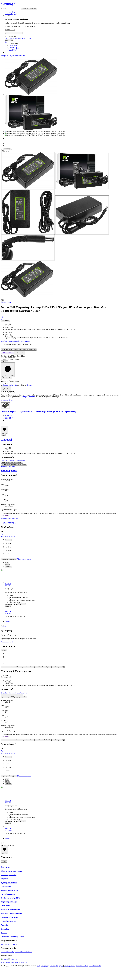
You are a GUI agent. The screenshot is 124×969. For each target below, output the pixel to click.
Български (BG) (14, 49)
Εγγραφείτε (16, 952)
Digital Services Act (95, 966)
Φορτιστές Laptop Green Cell (18, 460)
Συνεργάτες (5, 867)
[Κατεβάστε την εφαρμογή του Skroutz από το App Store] (4, 959)
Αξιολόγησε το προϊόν (8, 536)
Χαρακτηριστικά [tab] (6, 677)
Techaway (30, 385)
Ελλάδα (7, 15)
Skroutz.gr (8, 3)
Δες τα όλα (8, 621)
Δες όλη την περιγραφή (8, 341)
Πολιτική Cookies (69, 966)
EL (6, 42)
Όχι (24, 604)
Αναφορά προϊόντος (7, 400)
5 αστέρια (8, 540)
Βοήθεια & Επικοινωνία (10, 910)
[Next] (3, 625)
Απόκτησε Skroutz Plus (28, 397)
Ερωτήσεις (4, 626)
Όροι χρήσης (45, 966)
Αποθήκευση (9, 40)
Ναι (20, 604)
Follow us (9, 952)
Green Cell (4, 460)
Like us (3, 952)
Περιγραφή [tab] (4, 675)
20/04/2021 (8, 585)
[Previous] (1, 625)
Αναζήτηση (25, 8)
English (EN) (13, 45)
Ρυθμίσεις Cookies (82, 966)
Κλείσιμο (4, 650)
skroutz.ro (10, 962)
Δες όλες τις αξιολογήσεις (9, 559)
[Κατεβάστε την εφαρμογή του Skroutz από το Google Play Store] (13, 959)
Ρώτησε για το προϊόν (7, 642)
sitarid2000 (8, 584)
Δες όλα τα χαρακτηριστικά (9, 518)
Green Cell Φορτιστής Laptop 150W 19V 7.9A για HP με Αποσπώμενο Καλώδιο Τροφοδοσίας (38, 412)
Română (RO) (13, 47)
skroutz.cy (4, 962)
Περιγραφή (8, 415)
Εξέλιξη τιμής (5, 320)
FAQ (38, 966)
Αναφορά (8, 606)
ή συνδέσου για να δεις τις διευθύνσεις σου (18, 38)
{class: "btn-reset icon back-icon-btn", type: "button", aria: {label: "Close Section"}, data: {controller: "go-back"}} (33, 667)
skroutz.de (17, 962)
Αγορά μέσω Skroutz (9, 883)
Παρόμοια (8, 419)
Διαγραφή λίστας (20, 56)
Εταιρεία (4, 925)
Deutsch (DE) (13, 50)
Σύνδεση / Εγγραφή (11, 14)
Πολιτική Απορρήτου (56, 966)
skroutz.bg (24, 962)
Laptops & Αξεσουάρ (10, 385)
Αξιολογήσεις (9, 417)
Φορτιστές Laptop (6, 302)
